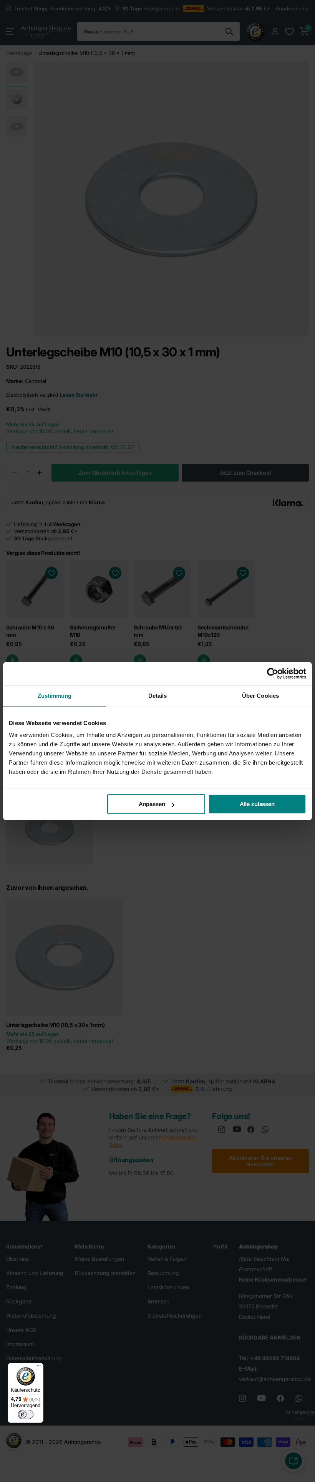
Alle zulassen (257, 804)
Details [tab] (157, 695)
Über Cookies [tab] (260, 695)
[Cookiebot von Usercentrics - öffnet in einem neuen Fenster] (272, 673)
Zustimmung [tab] (55, 695)
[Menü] (38, 1367)
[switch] (25, 1414)
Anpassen (152, 804)
